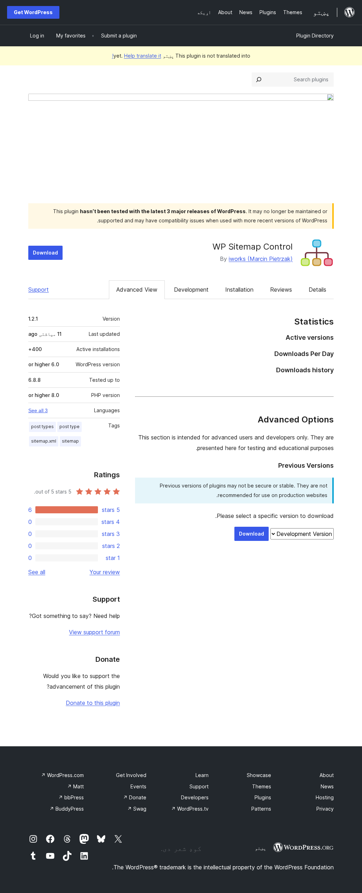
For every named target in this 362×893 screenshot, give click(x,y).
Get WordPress (33, 12)
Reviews (281, 289)
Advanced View (136, 289)
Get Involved (131, 775)
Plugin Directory (315, 36)
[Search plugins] (259, 79)
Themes (261, 786)
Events (138, 786)
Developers (195, 797)
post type (69, 426)
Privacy (325, 809)
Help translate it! (136, 56)
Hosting (325, 797)
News (327, 786)
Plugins (263, 797)
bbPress (71, 797)
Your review (104, 572)
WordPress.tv (190, 809)
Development (191, 289)
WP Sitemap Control (252, 246)
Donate (134, 797)
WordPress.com (62, 775)
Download (45, 253)
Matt (75, 786)
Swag (136, 809)
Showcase (259, 775)
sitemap (70, 441)
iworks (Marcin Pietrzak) (261, 258)
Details (317, 289)
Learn (202, 775)
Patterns (261, 809)
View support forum (94, 632)
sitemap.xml (43, 441)
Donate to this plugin (93, 702)
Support (38, 289)
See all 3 (38, 410)
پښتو (260, 848)
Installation (239, 289)
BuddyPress (66, 809)
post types (42, 426)
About (327, 775)
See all (36, 572)
